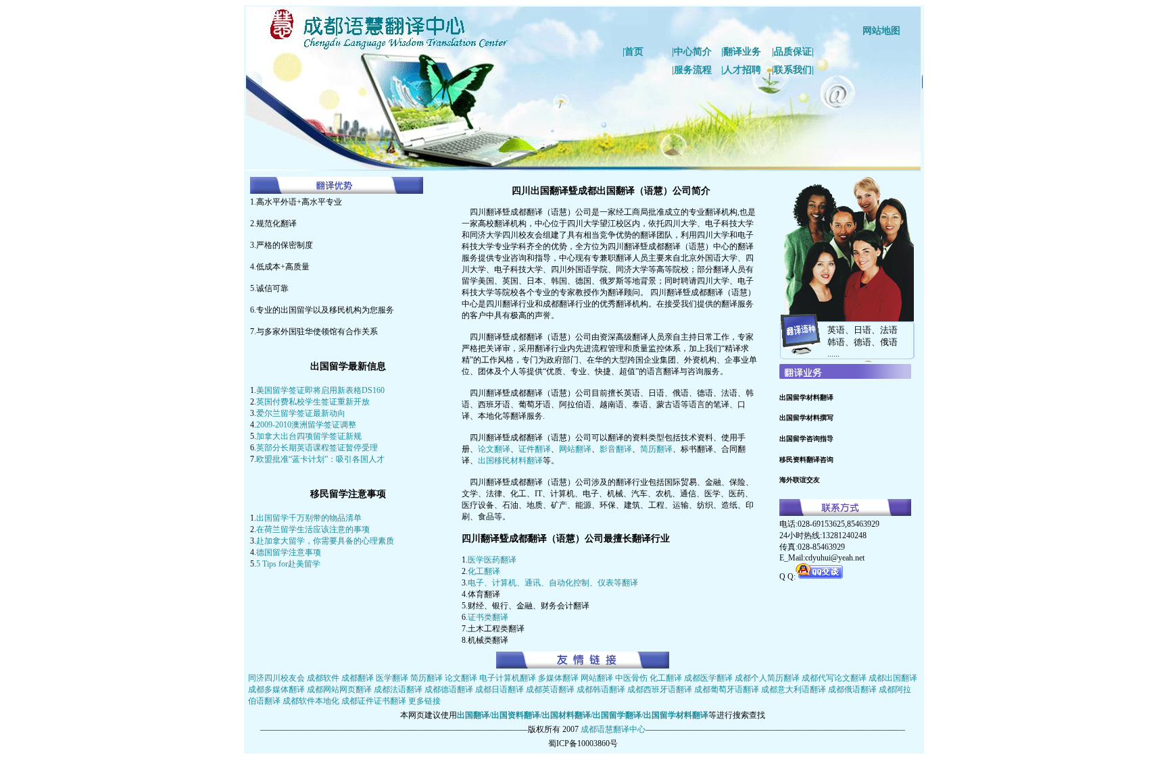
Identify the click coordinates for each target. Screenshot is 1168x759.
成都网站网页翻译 (339, 689)
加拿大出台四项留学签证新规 (309, 436)
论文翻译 (494, 449)
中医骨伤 (631, 678)
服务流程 (693, 70)
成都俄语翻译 (852, 689)
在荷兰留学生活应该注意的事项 (313, 529)
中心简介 (693, 52)
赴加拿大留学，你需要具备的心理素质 (325, 541)
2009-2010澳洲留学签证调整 (306, 424)
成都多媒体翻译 (276, 689)
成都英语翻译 (550, 689)
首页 (634, 52)
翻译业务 (742, 52)
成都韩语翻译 (601, 689)
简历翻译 (656, 449)
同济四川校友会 (276, 678)
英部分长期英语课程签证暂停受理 (317, 447)
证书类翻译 (488, 617)
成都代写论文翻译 (834, 678)
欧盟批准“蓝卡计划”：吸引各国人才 (320, 459)
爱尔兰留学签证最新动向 (300, 413)
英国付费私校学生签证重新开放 (313, 402)
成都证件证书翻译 (373, 701)
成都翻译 (357, 678)
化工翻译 (484, 571)
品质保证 (793, 52)
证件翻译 (534, 449)
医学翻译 (392, 678)
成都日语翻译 (499, 689)
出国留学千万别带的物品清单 (309, 518)
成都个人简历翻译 (768, 678)
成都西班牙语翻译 (659, 689)
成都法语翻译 (398, 689)
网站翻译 (575, 449)
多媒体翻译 (559, 678)
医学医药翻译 (492, 560)
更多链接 (424, 701)
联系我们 (793, 70)
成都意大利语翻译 (793, 689)
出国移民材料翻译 (510, 460)
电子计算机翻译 (507, 678)
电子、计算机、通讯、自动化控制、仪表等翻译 (553, 582)
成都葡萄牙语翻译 (726, 689)
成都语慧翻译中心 (613, 729)
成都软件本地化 (311, 701)
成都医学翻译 (708, 678)
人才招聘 (742, 70)
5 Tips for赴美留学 (288, 564)
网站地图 (881, 31)
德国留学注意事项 (288, 552)
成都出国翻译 (893, 678)
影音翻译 (616, 449)
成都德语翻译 (448, 689)
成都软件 (323, 678)
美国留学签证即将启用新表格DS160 (320, 390)
